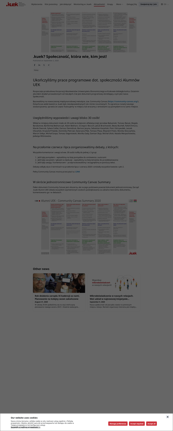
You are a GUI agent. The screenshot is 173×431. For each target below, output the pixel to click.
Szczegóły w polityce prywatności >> (25, 427)
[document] (86, 422)
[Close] (167, 417)
